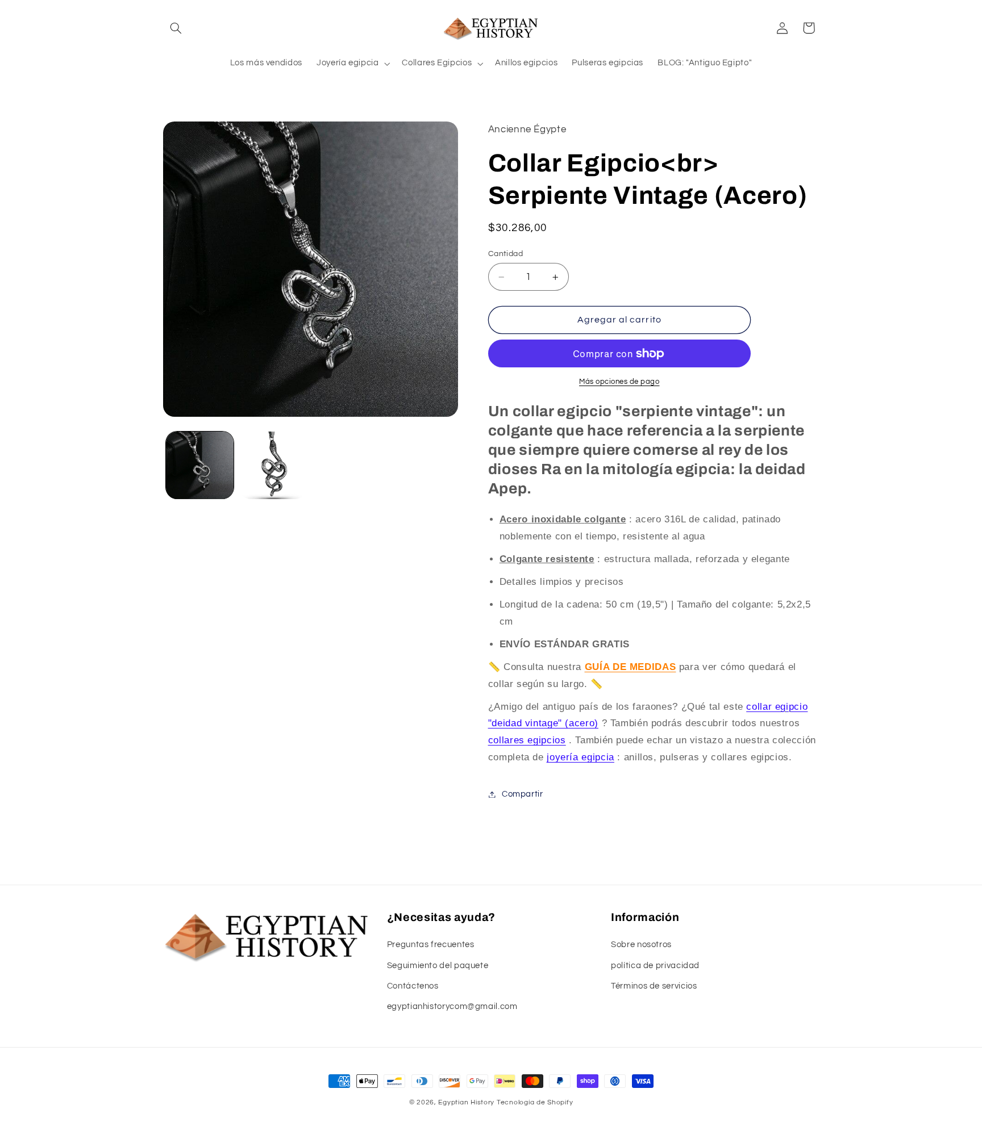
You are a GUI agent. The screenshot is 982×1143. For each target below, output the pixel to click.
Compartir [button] (522, 794)
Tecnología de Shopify (535, 1102)
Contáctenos (413, 986)
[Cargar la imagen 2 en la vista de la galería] (273, 465)
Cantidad (505, 254)
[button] (176, 28)
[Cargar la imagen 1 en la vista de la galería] (200, 465)
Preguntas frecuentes (431, 944)
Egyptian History (466, 1102)
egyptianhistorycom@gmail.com (452, 1006)
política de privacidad (655, 965)
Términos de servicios (654, 986)
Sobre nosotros (641, 944)
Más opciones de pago (619, 382)
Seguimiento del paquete (438, 965)
